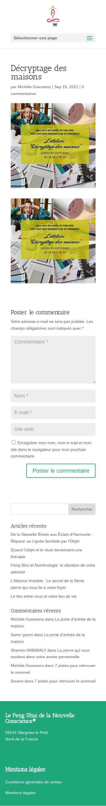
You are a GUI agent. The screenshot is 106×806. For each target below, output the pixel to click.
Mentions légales (20, 792)
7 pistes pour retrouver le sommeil (65, 681)
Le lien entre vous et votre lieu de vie (44, 596)
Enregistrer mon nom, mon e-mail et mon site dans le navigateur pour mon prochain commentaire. (51, 449)
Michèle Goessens (34, 87)
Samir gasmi (22, 634)
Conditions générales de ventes (33, 782)
